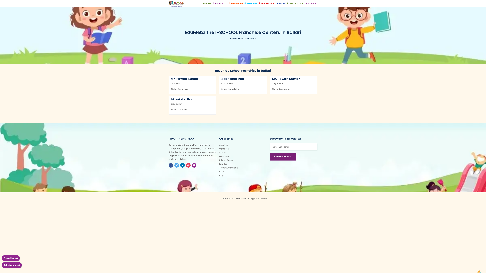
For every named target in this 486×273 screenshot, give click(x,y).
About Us (220, 3)
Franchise (9, 258)
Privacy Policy (226, 160)
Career (222, 152)
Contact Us (295, 3)
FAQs (221, 171)
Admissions (10, 265)
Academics (266, 3)
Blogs (282, 3)
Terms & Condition (228, 167)
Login (311, 3)
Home (208, 3)
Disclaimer (224, 156)
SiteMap (223, 164)
